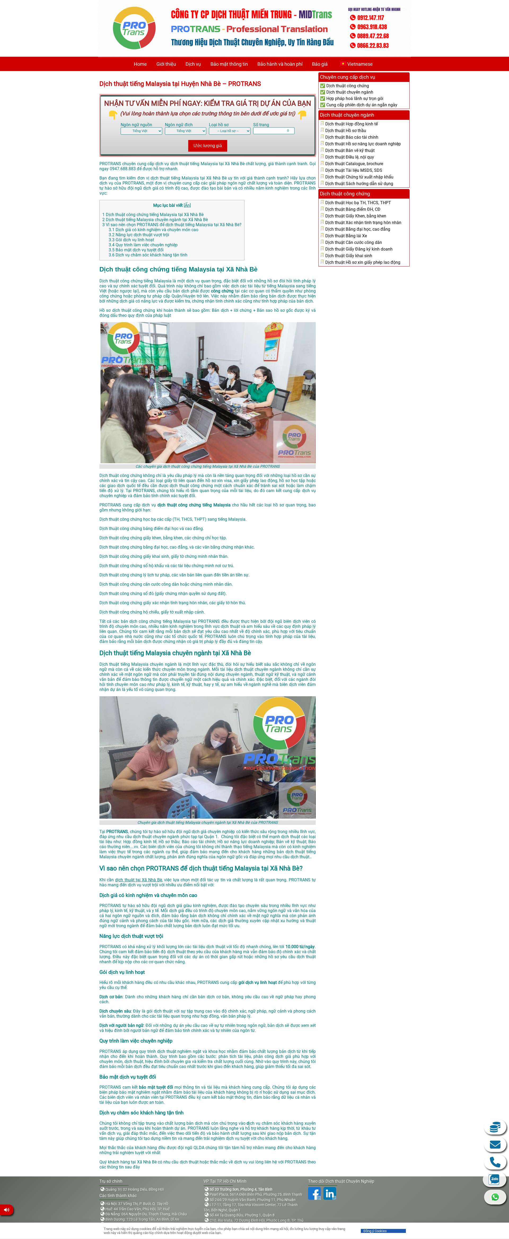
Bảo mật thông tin (229, 64)
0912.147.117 (495, 1162)
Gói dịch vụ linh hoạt (131, 239)
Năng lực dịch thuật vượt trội (139, 234)
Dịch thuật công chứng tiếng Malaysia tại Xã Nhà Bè (153, 214)
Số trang (261, 124)
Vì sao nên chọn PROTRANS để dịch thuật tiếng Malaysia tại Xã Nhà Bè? (172, 224)
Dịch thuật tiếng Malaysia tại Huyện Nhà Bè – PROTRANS (180, 83)
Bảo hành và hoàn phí (279, 64)
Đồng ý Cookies (375, 1231)
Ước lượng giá (208, 145)
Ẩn (187, 205)
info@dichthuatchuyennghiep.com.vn (495, 1144)
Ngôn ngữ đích (179, 124)
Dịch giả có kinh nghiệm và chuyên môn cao (153, 229)
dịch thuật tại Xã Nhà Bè (138, 879)
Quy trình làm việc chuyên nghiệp (143, 244)
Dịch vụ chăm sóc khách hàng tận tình (148, 254)
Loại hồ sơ (219, 124)
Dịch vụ (193, 64)
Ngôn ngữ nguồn (136, 124)
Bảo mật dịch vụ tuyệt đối (136, 249)
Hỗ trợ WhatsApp (495, 1197)
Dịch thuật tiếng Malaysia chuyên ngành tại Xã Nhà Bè (155, 219)
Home (140, 64)
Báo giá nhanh (495, 1127)
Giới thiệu (166, 64)
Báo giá (320, 64)
